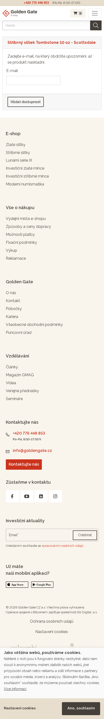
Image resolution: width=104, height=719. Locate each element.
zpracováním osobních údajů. (63, 545)
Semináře (14, 398)
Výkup (11, 250)
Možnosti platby (20, 234)
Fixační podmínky (21, 242)
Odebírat (85, 535)
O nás (11, 292)
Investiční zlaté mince (25, 168)
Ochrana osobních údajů (52, 621)
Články (12, 367)
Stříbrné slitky (18, 152)
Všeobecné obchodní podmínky (34, 324)
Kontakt (13, 300)
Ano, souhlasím (81, 708)
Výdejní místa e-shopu (26, 218)
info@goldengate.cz (32, 450)
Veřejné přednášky (22, 391)
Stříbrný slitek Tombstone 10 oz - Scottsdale (51, 42)
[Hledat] (96, 25)
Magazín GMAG (20, 375)
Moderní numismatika (25, 184)
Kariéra (12, 316)
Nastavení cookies (20, 708)
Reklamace (16, 258)
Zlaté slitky (15, 144)
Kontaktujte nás (24, 464)
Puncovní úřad (18, 332)
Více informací (15, 689)
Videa (11, 383)
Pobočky (14, 308)
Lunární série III (19, 160)
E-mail (12, 70)
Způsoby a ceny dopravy (28, 226)
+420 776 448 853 (36, 3)
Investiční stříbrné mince (27, 176)
